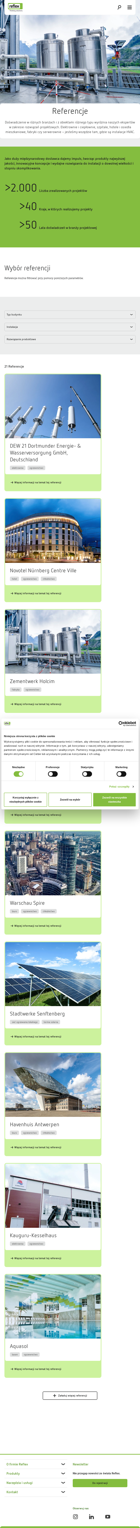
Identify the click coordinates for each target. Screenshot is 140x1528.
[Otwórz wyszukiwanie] (119, 7)
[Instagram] (75, 1516)
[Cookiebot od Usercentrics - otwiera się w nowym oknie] (121, 723)
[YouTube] (107, 1516)
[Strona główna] (15, 7)
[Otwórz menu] (129, 7)
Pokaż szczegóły (119, 786)
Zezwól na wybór (70, 799)
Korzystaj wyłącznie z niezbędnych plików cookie (25, 799)
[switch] (53, 774)
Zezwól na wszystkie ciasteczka (114, 799)
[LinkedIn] (91, 1516)
